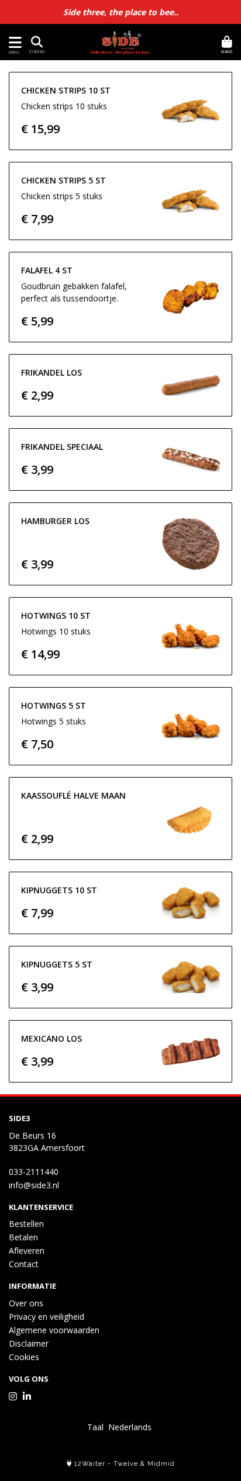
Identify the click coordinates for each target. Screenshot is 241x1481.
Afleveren (26, 1250)
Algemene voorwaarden (54, 1330)
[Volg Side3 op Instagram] (13, 1396)
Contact (24, 1264)
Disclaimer (29, 1343)
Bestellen (26, 1223)
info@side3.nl (34, 1185)
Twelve (125, 1464)
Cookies (24, 1356)
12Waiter (89, 1464)
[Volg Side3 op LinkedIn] (27, 1396)
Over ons (26, 1303)
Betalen (23, 1237)
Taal (95, 1427)
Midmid (161, 1464)
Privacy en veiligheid (46, 1316)
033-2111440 (33, 1171)
